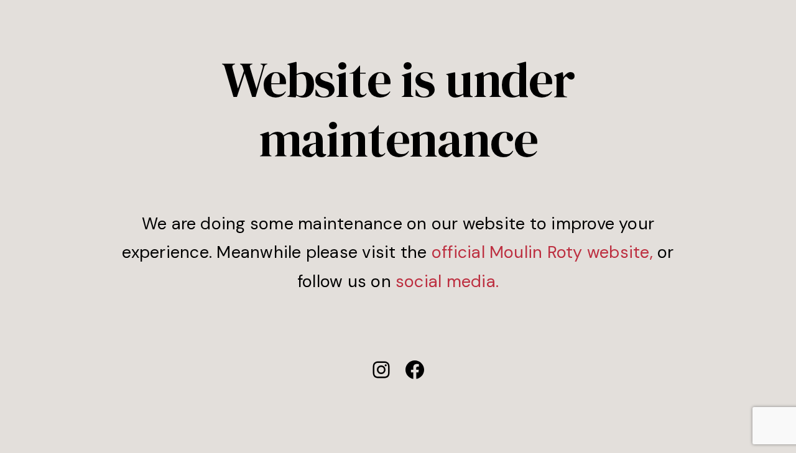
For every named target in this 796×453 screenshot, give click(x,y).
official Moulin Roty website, (542, 252)
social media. (447, 281)
